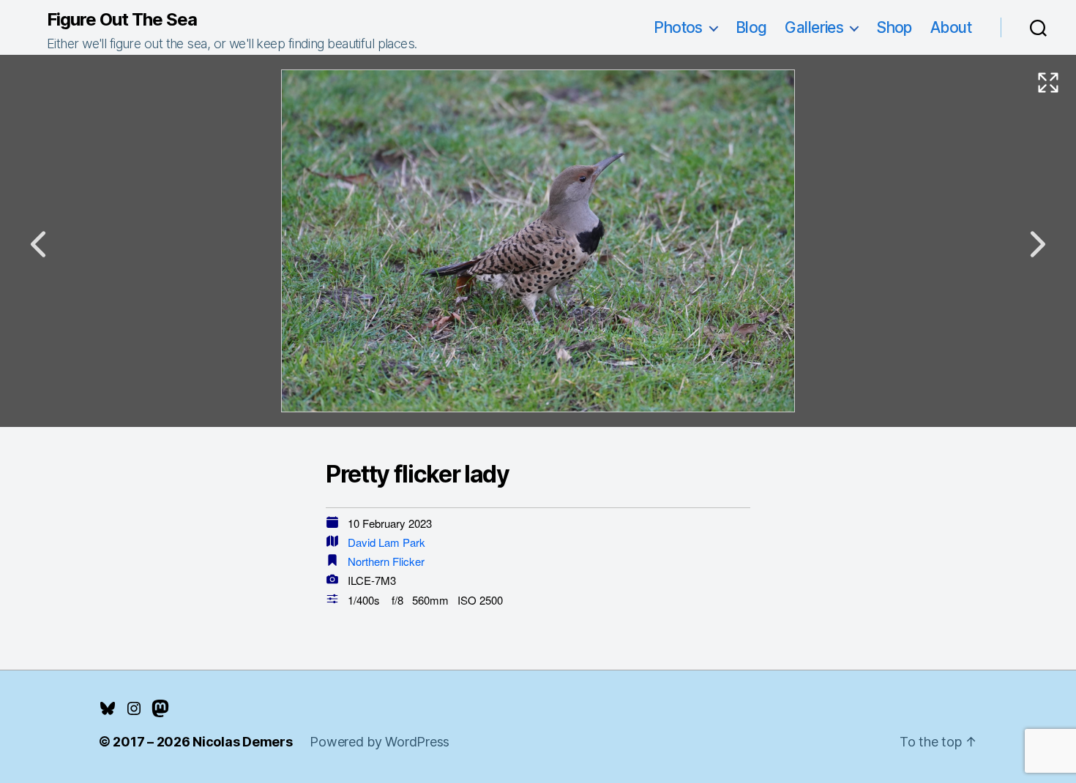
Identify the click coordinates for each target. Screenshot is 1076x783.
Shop (894, 27)
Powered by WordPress (379, 741)
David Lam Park (386, 542)
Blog (751, 27)
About (950, 27)
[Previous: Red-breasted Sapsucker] (38, 244)
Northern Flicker (386, 561)
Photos (678, 27)
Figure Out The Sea (122, 20)
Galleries (814, 27)
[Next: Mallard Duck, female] (1038, 244)
